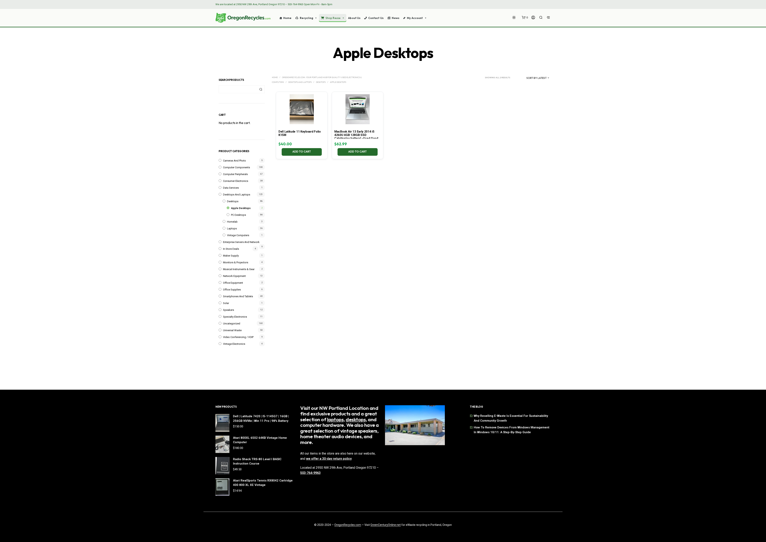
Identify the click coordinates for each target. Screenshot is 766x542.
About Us (354, 18)
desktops (356, 419)
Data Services (231, 187)
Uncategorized (231, 323)
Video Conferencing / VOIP (238, 337)
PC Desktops (238, 214)
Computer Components (236, 167)
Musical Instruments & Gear (239, 269)
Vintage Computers (238, 235)
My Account (415, 18)
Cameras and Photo (234, 160)
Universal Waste (232, 330)
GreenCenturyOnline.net (385, 524)
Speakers (228, 309)
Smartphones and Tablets (238, 296)
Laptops (232, 228)
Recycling (306, 18)
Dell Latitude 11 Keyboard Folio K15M (299, 133)
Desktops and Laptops (236, 194)
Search (261, 89)
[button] (525, 18)
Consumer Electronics (235, 180)
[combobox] (531, 78)
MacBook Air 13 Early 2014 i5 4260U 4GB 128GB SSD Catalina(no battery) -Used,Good (356, 135)
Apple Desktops (241, 208)
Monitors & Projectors (235, 262)
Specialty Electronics (235, 316)
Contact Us (376, 18)
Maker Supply (231, 255)
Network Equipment (234, 275)
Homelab (232, 221)
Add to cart (302, 151)
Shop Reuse (333, 18)
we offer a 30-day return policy (329, 459)
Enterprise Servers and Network (241, 242)
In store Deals (231, 248)
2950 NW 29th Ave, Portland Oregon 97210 (260, 4)
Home (287, 18)
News (395, 18)
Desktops (232, 201)
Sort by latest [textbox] (536, 77)
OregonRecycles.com (347, 524)
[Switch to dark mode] (514, 17)
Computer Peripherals (235, 174)
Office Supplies (232, 289)
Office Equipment (233, 282)
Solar (226, 303)
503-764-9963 (295, 4)
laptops (335, 419)
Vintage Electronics (234, 343)
